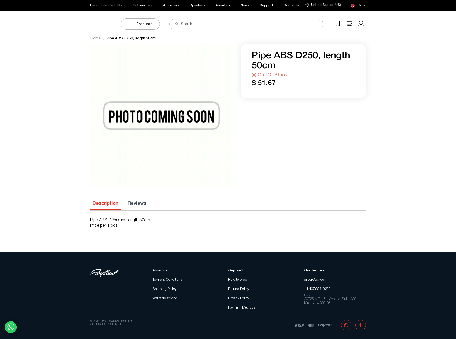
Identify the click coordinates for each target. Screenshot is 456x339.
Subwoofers (143, 5)
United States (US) (326, 5)
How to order (238, 279)
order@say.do (314, 279)
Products (144, 24)
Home (95, 38)
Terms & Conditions (167, 279)
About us (222, 5)
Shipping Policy (164, 289)
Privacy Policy (238, 298)
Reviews (137, 203)
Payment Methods (241, 307)
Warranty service (164, 298)
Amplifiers (171, 5)
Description (105, 203)
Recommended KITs (106, 5)
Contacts (291, 5)
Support (266, 5)
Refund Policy (238, 289)
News (245, 5)
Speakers (197, 5)
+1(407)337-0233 (317, 289)
